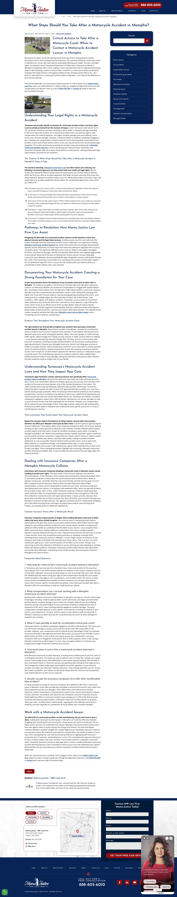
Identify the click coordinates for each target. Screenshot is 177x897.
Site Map (117, 868)
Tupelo (31, 813)
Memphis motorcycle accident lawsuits (40, 245)
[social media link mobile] (119, 882)
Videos (83, 868)
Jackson (43, 813)
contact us (77, 88)
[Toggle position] (167, 838)
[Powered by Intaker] (161, 893)
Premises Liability (120, 94)
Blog (143, 11)
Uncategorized (118, 108)
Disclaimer (129, 868)
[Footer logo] (37, 882)
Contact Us (153, 11)
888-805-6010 (92, 885)
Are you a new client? (115, 833)
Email (109, 825)
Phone (109, 818)
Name (109, 810)
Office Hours (32, 846)
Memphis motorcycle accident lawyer (73, 312)
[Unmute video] (144, 838)
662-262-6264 (34, 839)
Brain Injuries (118, 60)
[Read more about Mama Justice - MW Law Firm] (29, 783)
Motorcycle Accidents (63, 34)
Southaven (32, 817)
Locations (132, 11)
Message (110, 840)
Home (93, 11)
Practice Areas (116, 11)
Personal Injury (119, 89)
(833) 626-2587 (65, 88)
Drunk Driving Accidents (122, 74)
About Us (102, 11)
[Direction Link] (77, 832)
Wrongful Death (119, 118)
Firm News (117, 79)
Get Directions (32, 843)
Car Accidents (118, 65)
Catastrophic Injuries (121, 70)
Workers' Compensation (122, 113)
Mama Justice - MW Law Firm (50, 778)
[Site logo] (34, 8)
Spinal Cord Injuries (121, 99)
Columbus (46, 817)
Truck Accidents (119, 104)
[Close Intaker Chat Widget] (170, 838)
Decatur (31, 822)
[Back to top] (88, 874)
